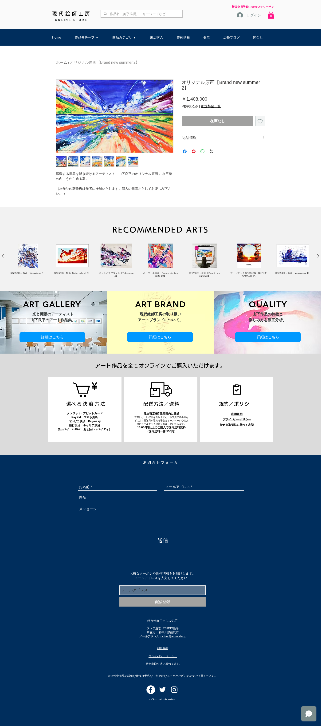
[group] (160, 260)
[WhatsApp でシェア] (202, 151)
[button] (271, 15)
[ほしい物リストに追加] (260, 121)
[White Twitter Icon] (162, 689)
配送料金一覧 (211, 106)
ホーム (61, 62)
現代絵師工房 (72, 13)
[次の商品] (318, 256)
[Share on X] (211, 151)
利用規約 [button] (237, 414)
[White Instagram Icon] (174, 689)
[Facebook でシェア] (185, 151)
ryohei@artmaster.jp (173, 636)
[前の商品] (3, 256)
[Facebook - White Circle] (150, 689)
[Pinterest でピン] (193, 151)
